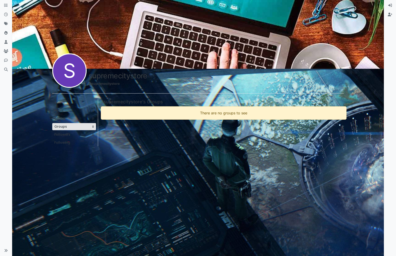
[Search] (6, 69)
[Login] (390, 5)
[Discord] (6, 60)
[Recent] (6, 14)
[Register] (390, 14)
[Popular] (6, 33)
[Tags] (6, 24)
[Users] (6, 42)
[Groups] (6, 51)
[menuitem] (390, 5)
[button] (6, 250)
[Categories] (6, 5)
